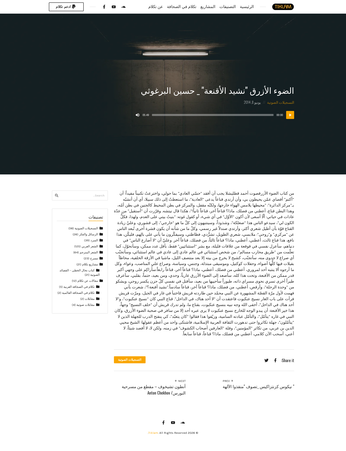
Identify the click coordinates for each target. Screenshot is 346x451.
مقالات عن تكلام (87, 281)
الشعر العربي (89, 246)
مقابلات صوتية (85, 305)
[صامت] (138, 115)
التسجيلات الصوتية (280, 102)
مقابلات (90, 299)
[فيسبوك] (104, 7)
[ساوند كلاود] (123, 7)
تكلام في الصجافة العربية (79, 287)
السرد (94, 240)
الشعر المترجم (89, 252)
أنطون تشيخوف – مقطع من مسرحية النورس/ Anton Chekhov (154, 389)
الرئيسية (247, 6)
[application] (214, 115)
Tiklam (153, 433)
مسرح (94, 258)
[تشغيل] (290, 115)
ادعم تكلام (63, 7)
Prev (226, 381)
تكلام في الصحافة (181, 6)
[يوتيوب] (113, 7)
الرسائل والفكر (88, 234)
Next (181, 381)
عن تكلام (155, 6)
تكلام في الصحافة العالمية (78, 293)
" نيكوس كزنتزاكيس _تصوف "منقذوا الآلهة (258, 386)
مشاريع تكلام (90, 264)
